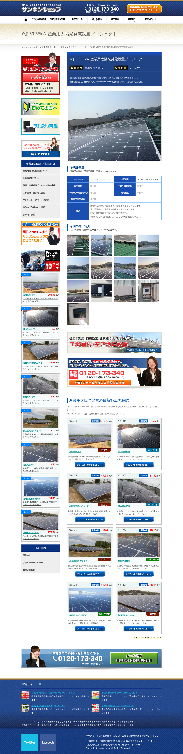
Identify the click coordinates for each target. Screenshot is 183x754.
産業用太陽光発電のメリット (36, 170)
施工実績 (115, 20)
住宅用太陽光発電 (39, 20)
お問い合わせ (151, 20)
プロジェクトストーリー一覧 (73, 46)
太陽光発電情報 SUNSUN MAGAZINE (119, 692)
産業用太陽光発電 (57, 20)
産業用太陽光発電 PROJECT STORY (48, 705)
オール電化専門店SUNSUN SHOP (118, 705)
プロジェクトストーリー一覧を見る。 (148, 638)
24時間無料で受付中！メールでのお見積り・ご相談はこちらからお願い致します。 (40, 68)
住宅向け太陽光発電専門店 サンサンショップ (53, 692)
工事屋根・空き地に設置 (34, 192)
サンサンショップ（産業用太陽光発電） (49, 9)
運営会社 (132, 20)
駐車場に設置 (29, 214)
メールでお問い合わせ (144, 8)
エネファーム (77, 20)
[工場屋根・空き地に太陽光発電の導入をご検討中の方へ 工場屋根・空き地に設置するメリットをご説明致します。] (114, 342)
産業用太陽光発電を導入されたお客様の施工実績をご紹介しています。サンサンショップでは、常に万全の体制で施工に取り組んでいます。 (40, 261)
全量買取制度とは (31, 178)
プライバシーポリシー (33, 562)
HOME (25, 20)
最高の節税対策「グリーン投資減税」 (40, 185)
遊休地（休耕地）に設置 (34, 207)
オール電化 (97, 20)
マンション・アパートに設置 (36, 200)
